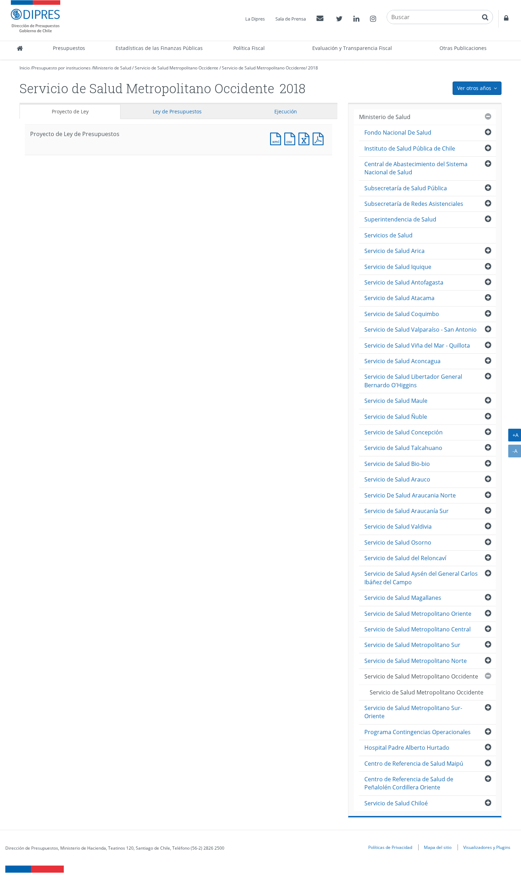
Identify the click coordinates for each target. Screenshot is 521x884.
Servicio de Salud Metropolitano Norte (415, 661)
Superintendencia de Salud (400, 219)
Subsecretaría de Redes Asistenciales (413, 204)
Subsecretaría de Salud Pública (405, 188)
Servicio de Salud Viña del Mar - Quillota (417, 345)
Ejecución (285, 111)
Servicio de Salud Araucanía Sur (406, 511)
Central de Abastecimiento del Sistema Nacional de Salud (415, 168)
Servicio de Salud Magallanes (402, 598)
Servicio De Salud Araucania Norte (410, 495)
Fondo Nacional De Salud (397, 132)
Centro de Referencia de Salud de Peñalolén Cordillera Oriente (408, 783)
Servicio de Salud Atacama (399, 298)
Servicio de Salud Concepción (403, 432)
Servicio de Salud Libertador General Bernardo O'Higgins (413, 381)
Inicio (24, 68)
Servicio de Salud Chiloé (396, 803)
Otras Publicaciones (463, 48)
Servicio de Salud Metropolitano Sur (412, 645)
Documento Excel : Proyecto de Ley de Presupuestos (305, 138)
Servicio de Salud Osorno (397, 542)
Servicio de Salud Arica (394, 251)
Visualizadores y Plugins (486, 847)
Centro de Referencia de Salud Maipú (413, 763)
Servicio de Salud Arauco (397, 479)
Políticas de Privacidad (390, 847)
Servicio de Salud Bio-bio (397, 464)
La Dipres (255, 19)
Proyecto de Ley (70, 111)
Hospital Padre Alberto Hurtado (406, 747)
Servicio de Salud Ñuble (395, 417)
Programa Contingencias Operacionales (417, 732)
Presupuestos (69, 48)
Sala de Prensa (290, 19)
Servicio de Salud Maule (395, 401)
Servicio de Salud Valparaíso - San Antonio (420, 329)
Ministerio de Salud (112, 68)
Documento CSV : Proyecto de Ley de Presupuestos (291, 138)
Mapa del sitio (438, 847)
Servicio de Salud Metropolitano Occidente (176, 68)
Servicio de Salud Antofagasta (403, 282)
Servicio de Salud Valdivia (398, 526)
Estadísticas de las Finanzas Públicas (159, 48)
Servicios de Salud (388, 235)
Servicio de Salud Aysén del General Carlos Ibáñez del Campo (421, 578)
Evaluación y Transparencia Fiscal (352, 48)
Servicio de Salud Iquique (397, 267)
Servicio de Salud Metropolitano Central (417, 629)
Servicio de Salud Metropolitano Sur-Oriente (413, 712)
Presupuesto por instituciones (61, 68)
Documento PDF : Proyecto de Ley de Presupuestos (320, 138)
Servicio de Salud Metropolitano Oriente (417, 614)
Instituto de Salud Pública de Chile (409, 148)
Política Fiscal (249, 48)
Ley (177, 111)
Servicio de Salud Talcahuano (403, 448)
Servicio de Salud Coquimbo (401, 314)
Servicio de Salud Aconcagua (402, 361)
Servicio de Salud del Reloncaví (405, 558)
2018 (313, 68)
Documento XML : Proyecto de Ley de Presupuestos (277, 138)
